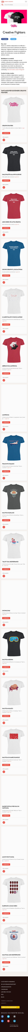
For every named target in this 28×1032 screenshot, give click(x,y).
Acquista (6, 133)
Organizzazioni (6, 986)
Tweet (14, 39)
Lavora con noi (6, 992)
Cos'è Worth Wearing (8, 981)
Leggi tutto (16, 176)
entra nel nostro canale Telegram (15, 69)
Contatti (3, 1003)
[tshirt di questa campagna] (4, 140)
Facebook (5, 39)
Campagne (4, 989)
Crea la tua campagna (8, 1007)
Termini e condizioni (7, 1000)
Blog (2, 997)
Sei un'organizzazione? (8, 984)
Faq (2, 994)
